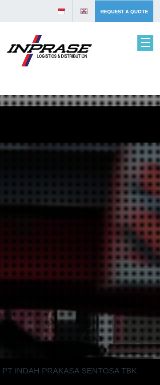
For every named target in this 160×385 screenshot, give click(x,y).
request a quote (124, 11)
